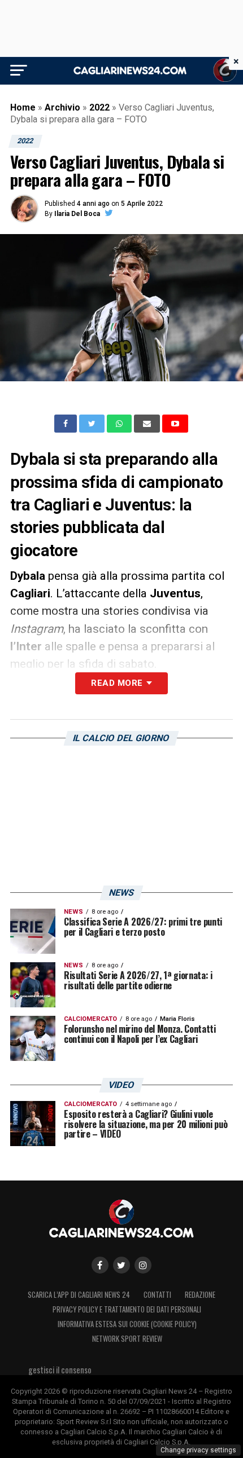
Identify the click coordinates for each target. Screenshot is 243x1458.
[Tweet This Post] (93, 424)
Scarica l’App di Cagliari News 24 (79, 1294)
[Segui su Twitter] (121, 1265)
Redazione (200, 1294)
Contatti (157, 1294)
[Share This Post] (120, 424)
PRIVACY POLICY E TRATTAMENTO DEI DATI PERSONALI (127, 1309)
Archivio (62, 107)
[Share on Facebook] (66, 424)
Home (23, 107)
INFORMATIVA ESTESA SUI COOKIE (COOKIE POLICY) (127, 1324)
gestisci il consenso (60, 1370)
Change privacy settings (198, 1450)
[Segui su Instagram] (142, 1265)
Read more (116, 683)
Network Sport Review (127, 1338)
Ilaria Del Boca (77, 214)
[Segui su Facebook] (100, 1265)
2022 (99, 107)
